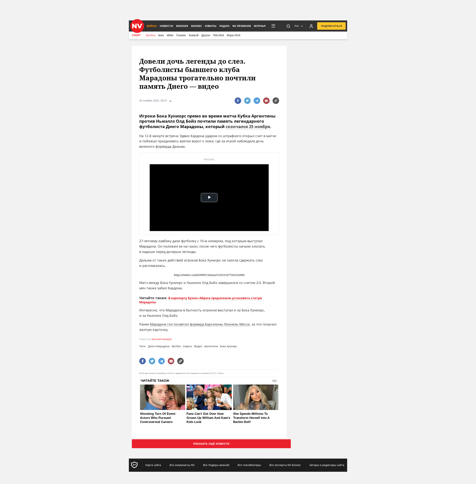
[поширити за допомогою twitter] (247, 100)
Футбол (151, 35)
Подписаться (331, 26)
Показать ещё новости (211, 443)
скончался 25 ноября (248, 126)
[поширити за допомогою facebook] (238, 100)
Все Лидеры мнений (216, 465)
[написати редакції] (266, 100)
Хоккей (194, 35)
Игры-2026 (233, 35)
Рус (297, 26)
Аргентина (211, 346)
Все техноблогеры (249, 465)
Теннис (181, 35)
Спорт (136, 35)
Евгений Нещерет (162, 339)
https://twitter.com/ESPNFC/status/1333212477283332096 (209, 275)
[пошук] (288, 26)
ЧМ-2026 (218, 35)
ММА (170, 35)
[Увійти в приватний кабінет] (311, 26)
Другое (205, 35)
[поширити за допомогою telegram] (257, 100)
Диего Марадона (159, 346)
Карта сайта (153, 465)
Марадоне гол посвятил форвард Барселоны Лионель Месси (200, 324)
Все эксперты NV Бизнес (285, 465)
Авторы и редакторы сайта (326, 465)
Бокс (161, 35)
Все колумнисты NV (182, 465)
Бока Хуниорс (228, 346)
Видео (198, 346)
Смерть (187, 346)
